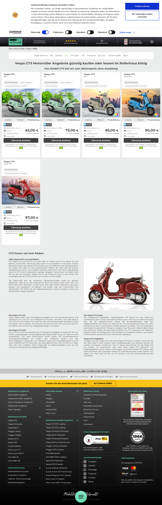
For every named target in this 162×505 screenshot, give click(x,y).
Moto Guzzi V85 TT (16, 453)
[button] (151, 42)
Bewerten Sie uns (90, 409)
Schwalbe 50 (13, 457)
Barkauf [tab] (20, 120)
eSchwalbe (50, 402)
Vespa (28, 49)
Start (11, 49)
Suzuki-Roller (51, 409)
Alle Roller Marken (54, 391)
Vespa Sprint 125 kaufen (55, 435)
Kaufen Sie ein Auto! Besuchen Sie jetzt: (66, 383)
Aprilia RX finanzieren (54, 461)
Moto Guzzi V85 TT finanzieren (58, 483)
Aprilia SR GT (13, 439)
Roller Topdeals (14, 409)
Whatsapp (92, 470)
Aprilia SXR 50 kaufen (54, 464)
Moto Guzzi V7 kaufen (55, 479)
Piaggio (49, 398)
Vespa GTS (12, 420)
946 (51, 56)
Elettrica (58, 56)
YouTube (91, 478)
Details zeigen (125, 32)
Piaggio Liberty (14, 431)
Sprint (125, 56)
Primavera (91, 56)
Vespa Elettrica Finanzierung (57, 442)
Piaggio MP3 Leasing (55, 450)
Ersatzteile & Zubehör (17, 475)
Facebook (92, 474)
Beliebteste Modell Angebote (59, 420)
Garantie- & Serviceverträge (19, 479)
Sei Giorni (102, 56)
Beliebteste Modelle (17, 417)
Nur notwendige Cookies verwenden (142, 15)
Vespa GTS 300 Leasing (55, 424)
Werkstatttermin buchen (18, 471)
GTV (83, 56)
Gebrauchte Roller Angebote (20, 398)
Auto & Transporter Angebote (20, 402)
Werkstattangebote (16, 482)
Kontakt (86, 398)
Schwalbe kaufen (53, 453)
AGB (85, 420)
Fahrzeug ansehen (20, 140)
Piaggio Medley (14, 435)
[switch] (68, 32)
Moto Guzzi (51, 413)
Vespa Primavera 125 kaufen (57, 431)
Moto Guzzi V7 (14, 450)
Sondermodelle (114, 56)
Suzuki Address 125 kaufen (57, 468)
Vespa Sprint (13, 428)
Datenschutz (88, 417)
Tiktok (90, 482)
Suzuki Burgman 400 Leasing (58, 475)
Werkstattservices (16, 468)
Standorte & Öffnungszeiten (95, 395)
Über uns (87, 402)
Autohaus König (103, 383)
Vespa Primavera (15, 424)
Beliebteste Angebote (18, 391)
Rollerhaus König (91, 391)
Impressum (88, 424)
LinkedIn (91, 466)
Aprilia (48, 406)
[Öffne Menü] (81, 497)
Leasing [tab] (8, 120)
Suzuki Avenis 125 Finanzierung (59, 472)
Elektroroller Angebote (17, 406)
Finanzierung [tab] (33, 120)
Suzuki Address (14, 446)
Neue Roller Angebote (17, 395)
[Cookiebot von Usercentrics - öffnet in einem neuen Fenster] (15, 32)
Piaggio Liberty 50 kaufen (56, 446)
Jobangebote (89, 413)
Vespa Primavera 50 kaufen (57, 439)
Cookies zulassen (142, 6)
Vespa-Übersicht (41, 56)
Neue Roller (19, 49)
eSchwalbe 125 (14, 461)
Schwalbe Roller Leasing (56, 457)
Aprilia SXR (12, 442)
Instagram (92, 462)
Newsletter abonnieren (93, 406)
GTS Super (74, 56)
